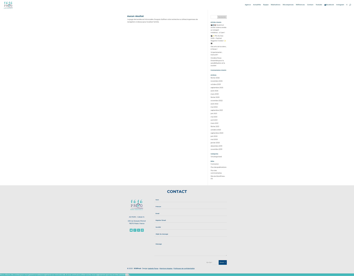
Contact (310, 5)
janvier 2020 (215, 143)
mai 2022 (214, 107)
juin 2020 (214, 136)
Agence (248, 5)
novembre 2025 (216, 81)
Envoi (222, 262)
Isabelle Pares (153, 268)
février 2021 (215, 126)
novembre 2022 (217, 100)
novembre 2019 (216, 149)
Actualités (257, 5)
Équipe (266, 5)
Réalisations (275, 5)
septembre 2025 (217, 87)
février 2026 (215, 78)
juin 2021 (214, 113)
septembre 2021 (217, 110)
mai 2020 (214, 139)
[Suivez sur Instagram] (142, 230)
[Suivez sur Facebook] (134, 230)
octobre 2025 (216, 84)
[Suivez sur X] (138, 230)
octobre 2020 (216, 130)
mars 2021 (214, 123)
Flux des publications (218, 167)
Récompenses (288, 5)
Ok (127, 274)
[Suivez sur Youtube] (131, 230)
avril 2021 (214, 120)
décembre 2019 (216, 146)
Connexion (215, 164)
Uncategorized (216, 156)
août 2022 (214, 104)
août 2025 (214, 91)
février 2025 (215, 97)
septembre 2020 (217, 133)
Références (300, 5)
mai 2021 (214, 117)
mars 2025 (215, 94)
